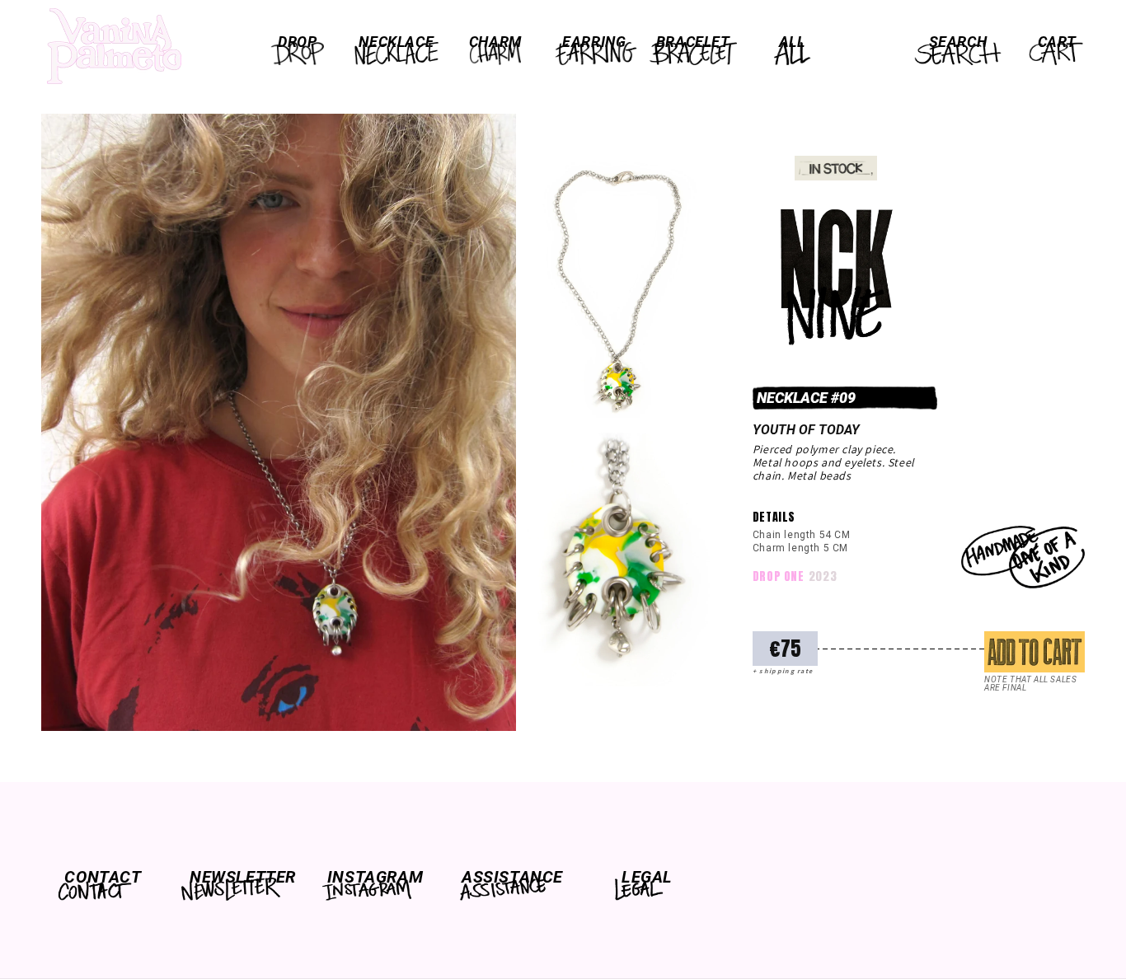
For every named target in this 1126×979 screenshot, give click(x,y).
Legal (647, 877)
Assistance (511, 877)
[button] (297, 42)
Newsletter (239, 877)
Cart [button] (1057, 41)
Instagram (375, 877)
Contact (102, 877)
